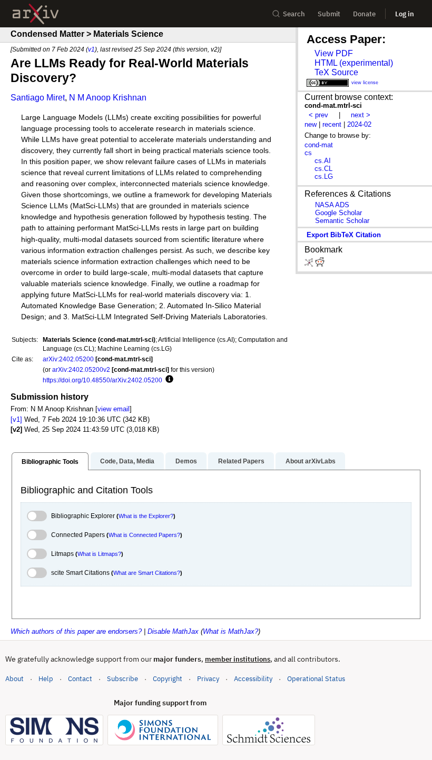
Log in (404, 13)
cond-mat (319, 145)
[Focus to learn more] (167, 379)
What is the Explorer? (146, 516)
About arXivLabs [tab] (311, 461)
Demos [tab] (186, 461)
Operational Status (316, 678)
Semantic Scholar (342, 221)
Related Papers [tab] (241, 461)
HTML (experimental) (354, 62)
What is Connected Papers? (144, 535)
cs (308, 153)
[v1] (16, 419)
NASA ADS (332, 205)
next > (360, 115)
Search (294, 13)
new (311, 124)
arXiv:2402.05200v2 (81, 369)
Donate (364, 13)
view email (113, 409)
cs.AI (323, 161)
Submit (329, 13)
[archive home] (35, 14)
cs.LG (324, 176)
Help (45, 678)
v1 (91, 49)
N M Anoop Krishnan (107, 97)
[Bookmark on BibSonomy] (310, 264)
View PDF (334, 53)
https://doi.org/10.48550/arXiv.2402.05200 (102, 380)
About (14, 678)
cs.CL (323, 169)
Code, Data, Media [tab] (127, 461)
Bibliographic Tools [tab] (50, 461)
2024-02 (359, 124)
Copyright (167, 678)
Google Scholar (338, 213)
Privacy (208, 678)
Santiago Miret (38, 97)
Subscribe (122, 678)
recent (331, 124)
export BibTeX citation (344, 235)
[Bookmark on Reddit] (320, 264)
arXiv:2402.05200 (68, 359)
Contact (80, 678)
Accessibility (253, 678)
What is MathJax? (230, 631)
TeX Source (336, 72)
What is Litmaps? (99, 554)
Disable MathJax (173, 631)
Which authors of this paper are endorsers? (76, 631)
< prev (318, 115)
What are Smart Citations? (146, 573)
